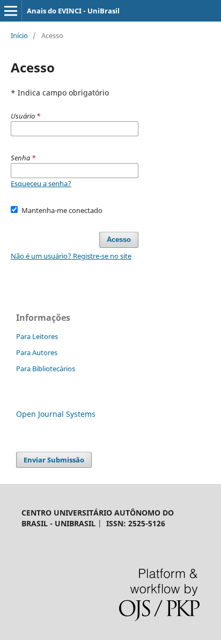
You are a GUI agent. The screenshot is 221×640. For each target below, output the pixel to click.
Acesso (119, 240)
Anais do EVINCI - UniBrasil (73, 11)
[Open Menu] (10, 10)
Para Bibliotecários (45, 368)
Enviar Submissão (54, 460)
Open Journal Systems (55, 414)
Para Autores (36, 352)
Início (19, 35)
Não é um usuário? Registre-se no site (71, 256)
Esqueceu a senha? (41, 183)
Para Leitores (37, 336)
